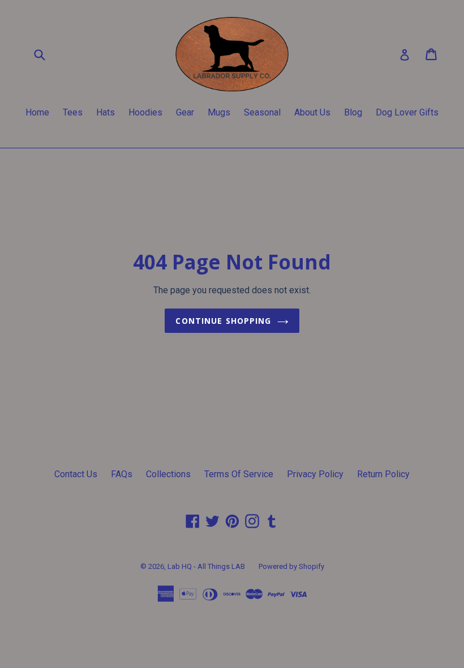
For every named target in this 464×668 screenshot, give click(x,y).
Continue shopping (223, 320)
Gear (185, 112)
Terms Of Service (238, 474)
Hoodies (145, 112)
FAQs (121, 474)
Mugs (219, 112)
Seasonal (262, 112)
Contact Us (75, 474)
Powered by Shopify (291, 566)
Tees (73, 112)
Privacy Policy (315, 474)
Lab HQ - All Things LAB (206, 566)
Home (37, 112)
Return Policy (383, 474)
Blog (353, 112)
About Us (312, 112)
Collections (168, 474)
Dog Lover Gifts (407, 112)
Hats (105, 112)
